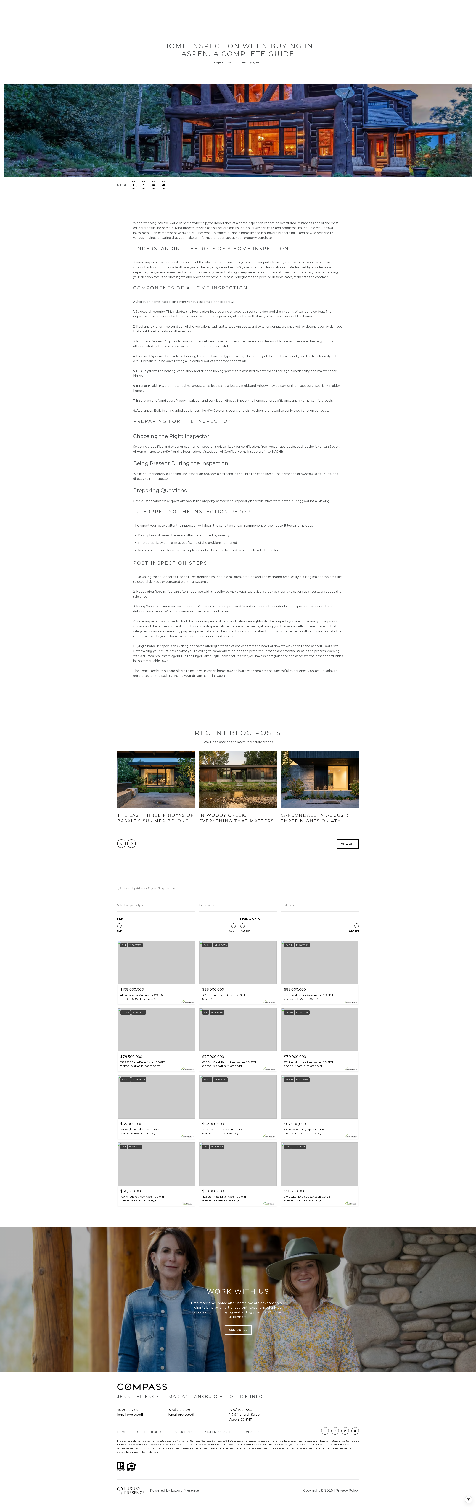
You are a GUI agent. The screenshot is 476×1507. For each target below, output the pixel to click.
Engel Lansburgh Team (157, 671)
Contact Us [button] (238, 1330)
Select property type (130, 905)
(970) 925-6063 (240, 1410)
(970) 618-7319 (127, 1410)
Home (121, 1432)
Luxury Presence (185, 1490)
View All (347, 844)
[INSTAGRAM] (335, 1431)
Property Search (217, 1432)
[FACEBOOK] (325, 1431)
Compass (238, 1440)
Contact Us (251, 1432)
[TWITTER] (355, 1431)
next (131, 843)
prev (121, 843)
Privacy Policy (347, 1490)
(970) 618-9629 (179, 1410)
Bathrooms (206, 905)
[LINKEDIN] (345, 1431)
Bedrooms (288, 905)
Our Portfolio (149, 1432)
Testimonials (182, 1432)
